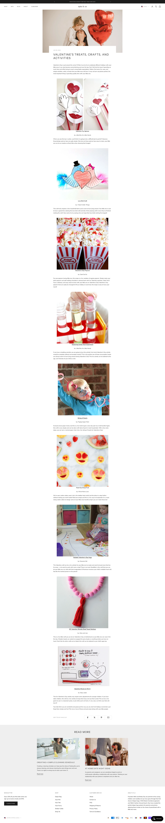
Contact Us (93, 800)
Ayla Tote (58, 802)
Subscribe (34, 6)
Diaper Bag (58, 796)
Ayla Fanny (58, 805)
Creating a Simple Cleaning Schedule (56, 762)
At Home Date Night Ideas (97, 768)
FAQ (91, 802)
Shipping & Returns (95, 805)
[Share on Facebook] (87, 717)
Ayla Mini (57, 800)
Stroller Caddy (59, 808)
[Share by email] (108, 717)
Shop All (57, 811)
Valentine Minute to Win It (82, 689)
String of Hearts (82, 418)
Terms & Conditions (95, 811)
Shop (5, 6)
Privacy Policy (94, 808)
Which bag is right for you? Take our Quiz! (82, 1)
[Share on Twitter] (94, 717)
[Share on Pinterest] (101, 717)
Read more (40, 774)
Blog (18, 6)
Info (12, 6)
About (26, 6)
